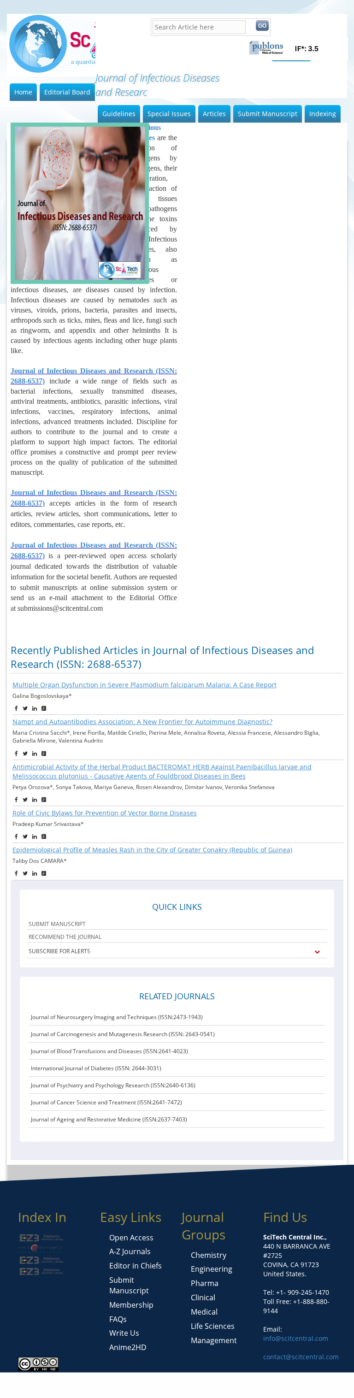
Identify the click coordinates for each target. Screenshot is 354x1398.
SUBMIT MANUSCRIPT (57, 924)
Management (214, 1340)
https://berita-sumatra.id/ (102, 1377)
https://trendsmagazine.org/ (136, 1386)
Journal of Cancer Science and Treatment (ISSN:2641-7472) (106, 1102)
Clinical (203, 1297)
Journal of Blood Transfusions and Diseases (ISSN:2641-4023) (109, 1051)
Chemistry (208, 1255)
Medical (204, 1312)
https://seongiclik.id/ (31, 1377)
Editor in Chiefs (135, 1266)
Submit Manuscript (267, 113)
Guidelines (119, 113)
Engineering (211, 1269)
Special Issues (169, 113)
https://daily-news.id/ (175, 1377)
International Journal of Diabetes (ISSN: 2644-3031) (96, 1068)
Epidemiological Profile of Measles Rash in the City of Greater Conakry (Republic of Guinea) (152, 849)
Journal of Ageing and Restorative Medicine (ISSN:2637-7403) (109, 1119)
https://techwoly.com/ (59, 1386)
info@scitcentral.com (295, 1338)
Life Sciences (213, 1326)
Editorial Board (67, 92)
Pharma (204, 1283)
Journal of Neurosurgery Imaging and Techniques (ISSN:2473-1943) (117, 1017)
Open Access (131, 1238)
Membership (131, 1305)
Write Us (124, 1333)
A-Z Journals (130, 1251)
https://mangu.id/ (235, 1377)
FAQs (118, 1319)
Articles (214, 113)
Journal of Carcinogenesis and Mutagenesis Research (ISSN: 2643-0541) (123, 1034)
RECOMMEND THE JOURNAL (65, 937)
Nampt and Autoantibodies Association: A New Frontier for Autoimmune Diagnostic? (142, 721)
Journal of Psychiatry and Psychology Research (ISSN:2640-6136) (113, 1085)
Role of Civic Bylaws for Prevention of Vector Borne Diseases (104, 812)
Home (23, 92)
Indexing (322, 113)
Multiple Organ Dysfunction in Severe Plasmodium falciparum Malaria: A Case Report (144, 684)
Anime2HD (128, 1347)
